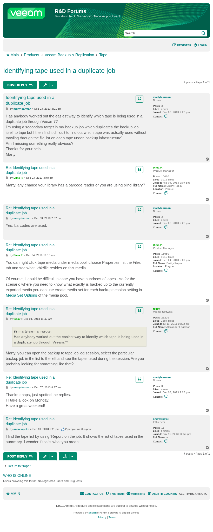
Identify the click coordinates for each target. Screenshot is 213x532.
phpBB (93, 512)
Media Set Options (21, 295)
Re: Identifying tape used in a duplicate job (30, 170)
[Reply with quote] (139, 99)
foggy (156, 308)
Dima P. (158, 167)
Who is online (17, 475)
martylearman (162, 97)
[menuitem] (200, 45)
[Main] (29, 12)
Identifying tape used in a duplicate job (59, 70)
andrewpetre (161, 418)
